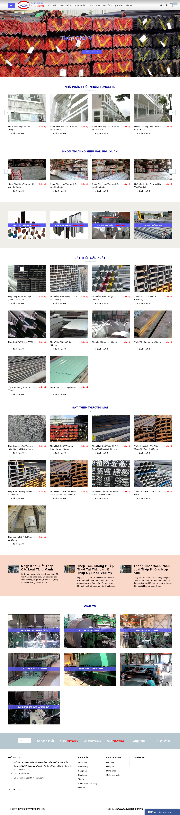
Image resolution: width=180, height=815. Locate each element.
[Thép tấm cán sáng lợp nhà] (69, 369)
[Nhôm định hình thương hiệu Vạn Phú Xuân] (27, 169)
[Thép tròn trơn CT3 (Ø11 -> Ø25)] (153, 473)
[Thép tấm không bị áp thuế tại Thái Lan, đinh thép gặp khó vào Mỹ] (69, 569)
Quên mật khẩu (113, 775)
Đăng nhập (111, 771)
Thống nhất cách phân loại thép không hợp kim (152, 569)
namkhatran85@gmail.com (32, 778)
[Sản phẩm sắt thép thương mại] (153, 225)
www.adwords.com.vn (130, 809)
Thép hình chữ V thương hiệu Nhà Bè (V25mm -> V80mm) (61, 449)
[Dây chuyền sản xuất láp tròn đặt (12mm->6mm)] (34, 707)
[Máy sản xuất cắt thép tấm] (90, 669)
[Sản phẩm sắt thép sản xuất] (111, 225)
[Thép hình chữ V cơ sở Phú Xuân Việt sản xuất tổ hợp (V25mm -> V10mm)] (111, 428)
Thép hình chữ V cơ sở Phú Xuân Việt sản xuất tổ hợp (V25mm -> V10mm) (105, 449)
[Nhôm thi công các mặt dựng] (27, 108)
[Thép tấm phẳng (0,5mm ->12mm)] (69, 324)
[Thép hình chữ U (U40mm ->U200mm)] (27, 473)
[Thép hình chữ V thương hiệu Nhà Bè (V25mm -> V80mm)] (69, 428)
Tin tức (81, 779)
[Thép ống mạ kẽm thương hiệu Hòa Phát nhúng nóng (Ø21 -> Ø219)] (27, 428)
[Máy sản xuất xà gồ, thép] (146, 631)
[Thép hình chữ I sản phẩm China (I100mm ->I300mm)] (153, 428)
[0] (171, 5)
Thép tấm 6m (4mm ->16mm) (147, 342)
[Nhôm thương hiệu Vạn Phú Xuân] (69, 225)
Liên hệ (81, 788)
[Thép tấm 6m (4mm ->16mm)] (153, 324)
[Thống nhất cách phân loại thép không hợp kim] (125, 569)
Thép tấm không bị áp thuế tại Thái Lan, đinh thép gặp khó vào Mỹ (96, 569)
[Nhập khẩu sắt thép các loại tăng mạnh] (13, 569)
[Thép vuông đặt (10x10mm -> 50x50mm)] (27, 519)
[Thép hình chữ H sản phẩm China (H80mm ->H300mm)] (69, 473)
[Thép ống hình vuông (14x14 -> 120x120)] (69, 278)
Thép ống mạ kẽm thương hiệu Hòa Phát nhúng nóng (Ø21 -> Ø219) (20, 449)
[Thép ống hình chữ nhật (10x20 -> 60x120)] (27, 278)
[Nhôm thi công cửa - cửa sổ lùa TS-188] (111, 108)
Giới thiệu (82, 762)
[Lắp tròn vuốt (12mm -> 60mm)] (27, 369)
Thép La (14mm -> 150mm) (104, 342)
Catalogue (82, 775)
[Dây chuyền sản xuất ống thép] (34, 631)
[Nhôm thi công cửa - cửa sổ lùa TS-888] (69, 108)
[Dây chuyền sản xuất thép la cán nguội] (146, 669)
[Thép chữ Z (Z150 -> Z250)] (27, 324)
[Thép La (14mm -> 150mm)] (111, 324)
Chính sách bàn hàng (87, 783)
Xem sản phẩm (92, 52)
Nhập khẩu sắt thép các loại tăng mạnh (37, 567)
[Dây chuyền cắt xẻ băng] (90, 631)
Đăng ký (110, 766)
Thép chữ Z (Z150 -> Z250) (20, 342)
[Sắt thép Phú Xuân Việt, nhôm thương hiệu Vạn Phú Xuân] (31, 5)
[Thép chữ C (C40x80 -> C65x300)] (153, 278)
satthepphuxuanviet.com (26, 809)
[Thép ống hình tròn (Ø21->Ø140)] (111, 278)
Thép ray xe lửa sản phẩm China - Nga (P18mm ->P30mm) (105, 494)
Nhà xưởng (83, 766)
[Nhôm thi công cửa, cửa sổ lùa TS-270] (153, 108)
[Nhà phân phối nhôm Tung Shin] (27, 225)
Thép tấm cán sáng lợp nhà (63, 387)
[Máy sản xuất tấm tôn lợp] (34, 669)
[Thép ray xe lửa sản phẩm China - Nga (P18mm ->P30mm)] (111, 473)
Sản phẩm (82, 771)
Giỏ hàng (110, 762)
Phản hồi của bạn (160, 812)
